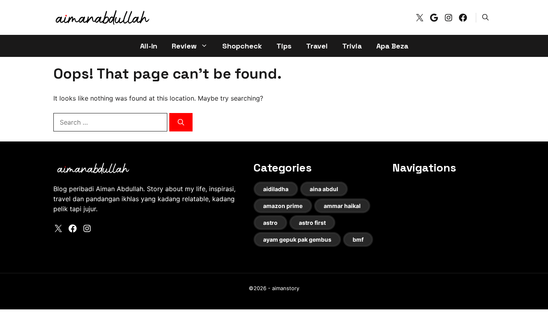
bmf (358, 239)
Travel (317, 45)
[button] (485, 17)
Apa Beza (392, 45)
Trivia (352, 45)
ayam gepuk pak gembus (297, 239)
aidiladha (275, 189)
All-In (148, 45)
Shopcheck (242, 45)
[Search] (181, 122)
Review (184, 45)
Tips (284, 45)
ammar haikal (342, 205)
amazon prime (282, 205)
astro (270, 222)
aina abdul (324, 189)
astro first (312, 222)
